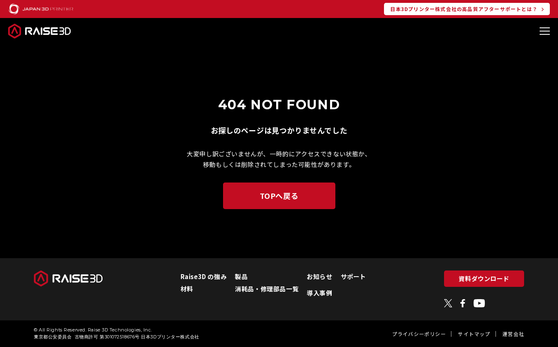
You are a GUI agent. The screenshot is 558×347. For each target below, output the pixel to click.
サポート (353, 276)
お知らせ (319, 276)
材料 (187, 288)
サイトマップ (474, 333)
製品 (241, 276)
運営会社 (513, 333)
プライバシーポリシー (419, 333)
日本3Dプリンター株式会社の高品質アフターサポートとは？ (464, 8)
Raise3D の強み (204, 276)
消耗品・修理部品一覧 (267, 288)
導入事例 (319, 292)
